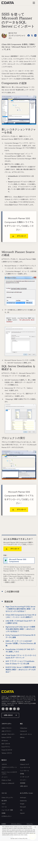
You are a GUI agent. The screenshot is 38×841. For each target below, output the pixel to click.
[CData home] (9, 3)
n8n (21, 810)
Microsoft (23, 807)
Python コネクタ (6, 737)
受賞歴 (22, 774)
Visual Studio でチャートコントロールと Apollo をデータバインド (21, 656)
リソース (4, 807)
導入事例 (4, 801)
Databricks (23, 801)
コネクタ (4, 764)
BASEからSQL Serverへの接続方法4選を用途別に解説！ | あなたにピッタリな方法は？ (21, 669)
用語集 (3, 813)
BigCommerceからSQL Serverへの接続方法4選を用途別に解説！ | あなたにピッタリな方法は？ (20, 629)
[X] (6, 708)
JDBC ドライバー (6, 731)
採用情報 (22, 783)
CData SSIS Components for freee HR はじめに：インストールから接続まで (21, 616)
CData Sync (23, 728)
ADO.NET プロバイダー (8, 734)
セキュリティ (30, 824)
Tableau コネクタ (7, 753)
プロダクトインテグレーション (9, 768)
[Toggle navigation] (33, 3)
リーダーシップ (24, 777)
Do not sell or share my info (19, 838)
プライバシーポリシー (16, 824)
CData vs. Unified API (8, 783)
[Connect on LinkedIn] (35, 35)
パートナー (5, 777)
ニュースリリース (25, 767)
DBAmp (22, 737)
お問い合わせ (8, 715)
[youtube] (10, 708)
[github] (14, 708)
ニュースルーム (24, 770)
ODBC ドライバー (7, 728)
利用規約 (4, 824)
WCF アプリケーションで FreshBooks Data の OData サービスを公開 (20, 662)
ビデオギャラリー (7, 816)
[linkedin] (3, 708)
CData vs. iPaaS (6, 780)
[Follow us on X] (32, 35)
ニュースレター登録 (7, 810)
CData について (24, 764)
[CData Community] (18, 708)
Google (22, 804)
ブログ (3, 804)
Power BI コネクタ (7, 750)
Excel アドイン (6, 747)
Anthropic (23, 797)
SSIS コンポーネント (26, 734)
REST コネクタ (6, 744)
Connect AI (23, 731)
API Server (5, 740)
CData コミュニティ (7, 797)
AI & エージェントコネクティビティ (9, 773)
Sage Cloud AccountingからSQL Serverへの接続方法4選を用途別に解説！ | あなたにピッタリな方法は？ (20, 608)
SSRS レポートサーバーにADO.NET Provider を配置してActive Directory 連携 (21, 643)
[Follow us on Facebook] (29, 35)
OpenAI (22, 813)
